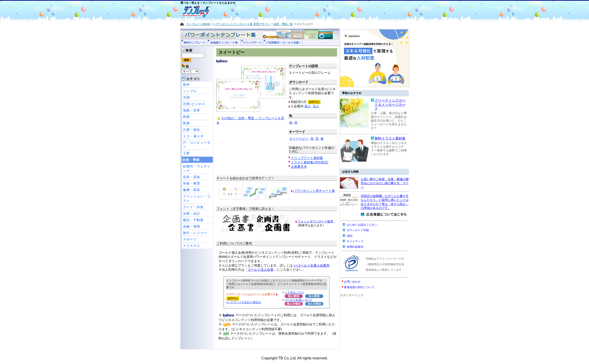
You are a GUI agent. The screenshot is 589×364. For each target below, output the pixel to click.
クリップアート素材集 (307, 158)
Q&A (349, 235)
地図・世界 (191, 110)
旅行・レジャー (195, 233)
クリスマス (191, 245)
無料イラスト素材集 (390, 138)
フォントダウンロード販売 (315, 221)
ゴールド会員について (298, 299)
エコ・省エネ (193, 136)
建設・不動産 (193, 220)
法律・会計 (191, 213)
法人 (316, 106)
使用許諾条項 (355, 246)
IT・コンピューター (197, 145)
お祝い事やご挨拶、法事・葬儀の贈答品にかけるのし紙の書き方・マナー (385, 183)
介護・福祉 (191, 129)
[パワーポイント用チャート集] (230, 191)
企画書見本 (299, 166)
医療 (186, 123)
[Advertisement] (278, 12)
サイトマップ (355, 241)
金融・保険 (191, 226)
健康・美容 (191, 190)
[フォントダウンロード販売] (256, 231)
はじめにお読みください (362, 224)
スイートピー (299, 138)
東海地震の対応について (359, 287)
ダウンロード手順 (358, 230)
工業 (186, 153)
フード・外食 (193, 207)
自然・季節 (191, 160)
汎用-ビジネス (194, 104)
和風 (186, 117)
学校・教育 (191, 183)
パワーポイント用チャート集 (314, 191)
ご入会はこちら (294, 292)
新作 (186, 84)
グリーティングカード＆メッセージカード (390, 104)
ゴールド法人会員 (260, 269)
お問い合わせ (352, 281)
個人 (307, 106)
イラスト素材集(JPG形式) (309, 162)
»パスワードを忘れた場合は (243, 302)
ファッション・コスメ (197, 198)
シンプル (190, 91)
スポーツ (190, 239)
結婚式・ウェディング (197, 168)
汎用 (186, 97)
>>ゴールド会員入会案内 (311, 265)
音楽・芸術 (191, 177)
